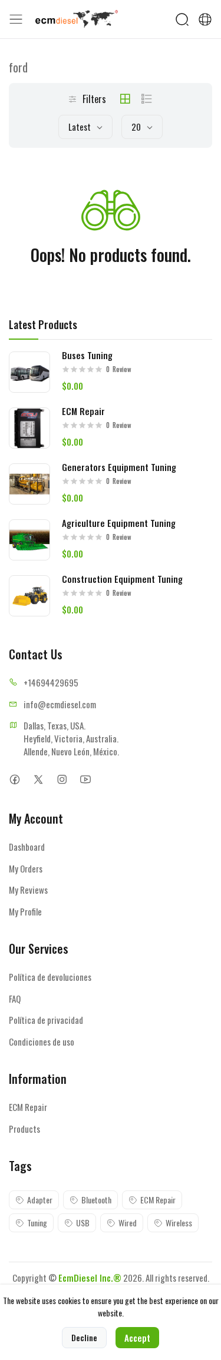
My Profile (25, 911)
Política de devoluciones (50, 976)
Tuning (37, 1222)
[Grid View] (125, 99)
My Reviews (28, 889)
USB (83, 1222)
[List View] (147, 99)
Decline (84, 1337)
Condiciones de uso (41, 1041)
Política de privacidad (46, 1019)
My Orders (25, 868)
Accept (137, 1337)
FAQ (15, 998)
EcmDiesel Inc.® (89, 1277)
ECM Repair (28, 1106)
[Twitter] (38, 779)
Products (24, 1128)
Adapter (39, 1199)
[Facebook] (14, 779)
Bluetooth (96, 1199)
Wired (127, 1222)
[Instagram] (61, 779)
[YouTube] (85, 779)
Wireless (179, 1222)
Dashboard (27, 846)
